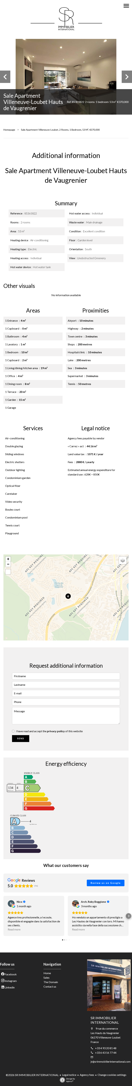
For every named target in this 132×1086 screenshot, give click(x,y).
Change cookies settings (112, 1074)
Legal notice (69, 1074)
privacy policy (56, 731)
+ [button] (8, 559)
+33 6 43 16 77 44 (105, 1052)
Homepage (9, 129)
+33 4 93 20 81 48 (105, 1048)
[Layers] (122, 560)
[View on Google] (11, 903)
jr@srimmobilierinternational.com (110, 1061)
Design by (70, 1080)
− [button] (8, 564)
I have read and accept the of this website (49, 731)
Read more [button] (14, 929)
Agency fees (87, 1074)
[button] (3, 916)
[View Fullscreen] (8, 571)
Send (20, 738)
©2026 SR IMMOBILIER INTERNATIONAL (32, 1075)
